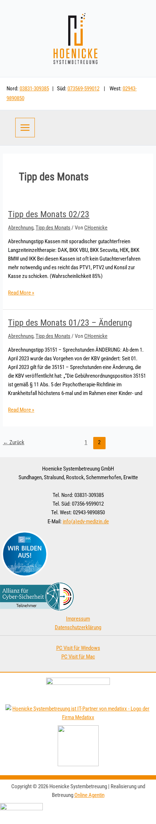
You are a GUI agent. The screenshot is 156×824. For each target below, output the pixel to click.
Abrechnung (20, 227)
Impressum (78, 618)
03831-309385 (34, 88)
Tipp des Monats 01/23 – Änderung (70, 323)
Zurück (13, 442)
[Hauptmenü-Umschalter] (25, 127)
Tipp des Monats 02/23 (48, 214)
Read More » (21, 292)
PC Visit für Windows (78, 648)
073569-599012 (83, 88)
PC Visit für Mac (78, 656)
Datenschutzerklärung (78, 627)
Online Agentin (89, 795)
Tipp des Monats (53, 227)
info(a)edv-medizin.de (86, 521)
